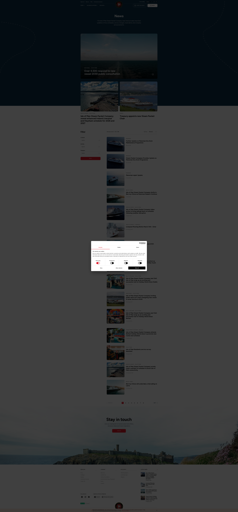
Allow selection (119, 268)
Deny (101, 268)
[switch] (112, 263)
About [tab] (137, 247)
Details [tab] (119, 247)
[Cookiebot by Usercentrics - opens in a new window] (140, 243)
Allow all (137, 268)
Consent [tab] (100, 247)
